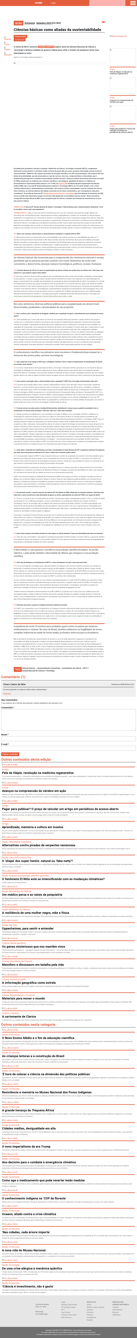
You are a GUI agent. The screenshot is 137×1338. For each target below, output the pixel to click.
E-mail (5, 744)
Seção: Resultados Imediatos (16, 842)
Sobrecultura (117, 1310)
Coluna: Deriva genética (14, 943)
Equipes (90, 1320)
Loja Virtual (65, 1312)
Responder (7, 694)
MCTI (85, 668)
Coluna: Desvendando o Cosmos (18, 995)
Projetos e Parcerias (69, 1315)
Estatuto (90, 1312)
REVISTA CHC (118, 1302)
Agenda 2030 (63, 183)
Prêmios (90, 1315)
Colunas (116, 1307)
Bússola (116, 1312)
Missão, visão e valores (95, 1307)
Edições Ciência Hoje (69, 1305)
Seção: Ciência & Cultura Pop (16, 857)
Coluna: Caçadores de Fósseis (17, 961)
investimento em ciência (71, 668)
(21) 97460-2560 (41, 1314)
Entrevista (30, 23)
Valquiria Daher (20, 36)
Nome (5, 734)
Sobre (89, 1305)
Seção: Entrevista (10, 1034)
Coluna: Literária (10, 1013)
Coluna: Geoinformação (14, 979)
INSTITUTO (91, 1302)
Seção (18, 23)
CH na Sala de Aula (68, 1307)
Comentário (7, 707)
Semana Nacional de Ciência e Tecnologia (58, 193)
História (90, 1310)
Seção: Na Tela (9, 925)
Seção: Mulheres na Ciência (16, 909)
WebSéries (117, 1315)
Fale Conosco (66, 1317)
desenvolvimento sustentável (48, 668)
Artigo (112, 69)
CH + (63, 1310)
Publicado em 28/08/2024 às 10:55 (122, 684)
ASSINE (38, 3)
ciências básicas (28, 668)
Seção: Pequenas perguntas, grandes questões (25, 875)
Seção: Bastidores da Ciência (16, 891)
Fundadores (91, 1317)
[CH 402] (48, 23)
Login (53, 3)
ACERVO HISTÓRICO (121, 1305)
